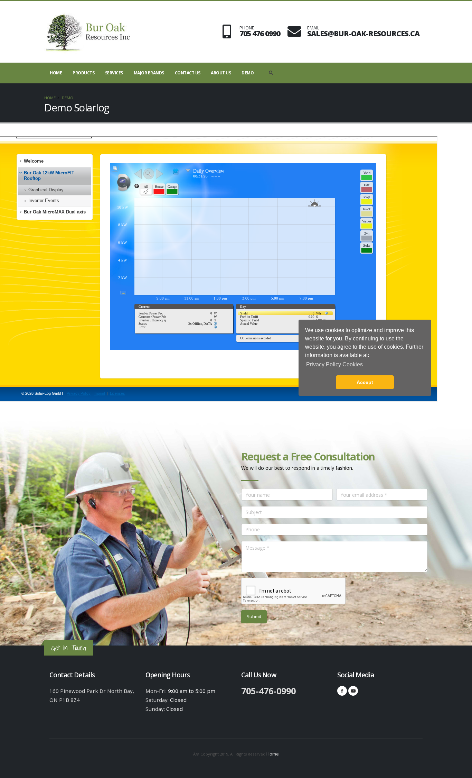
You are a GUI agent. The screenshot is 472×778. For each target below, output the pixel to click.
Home (56, 73)
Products (83, 73)
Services (114, 73)
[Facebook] (342, 691)
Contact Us (187, 73)
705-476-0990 (268, 691)
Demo (248, 73)
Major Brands (149, 73)
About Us (221, 73)
